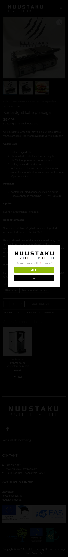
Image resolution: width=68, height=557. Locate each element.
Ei (34, 277)
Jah (34, 269)
